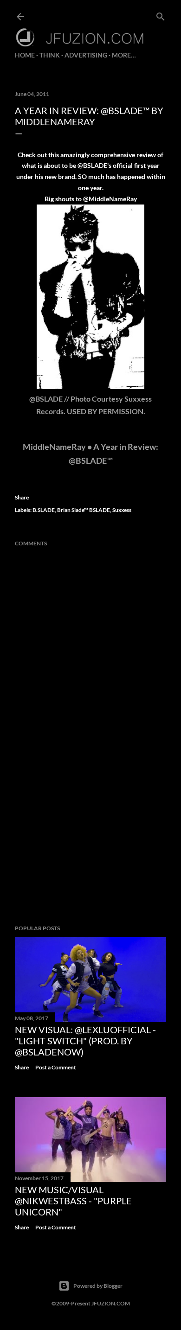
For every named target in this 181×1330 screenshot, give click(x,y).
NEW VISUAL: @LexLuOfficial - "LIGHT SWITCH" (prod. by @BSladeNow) (85, 1040)
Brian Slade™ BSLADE (83, 509)
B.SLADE (43, 509)
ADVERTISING (86, 55)
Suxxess (121, 509)
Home (25, 55)
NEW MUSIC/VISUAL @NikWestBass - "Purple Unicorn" (73, 1200)
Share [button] (22, 497)
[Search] (160, 15)
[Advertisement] (90, 844)
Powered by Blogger (98, 1285)
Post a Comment (55, 1067)
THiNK (49, 55)
